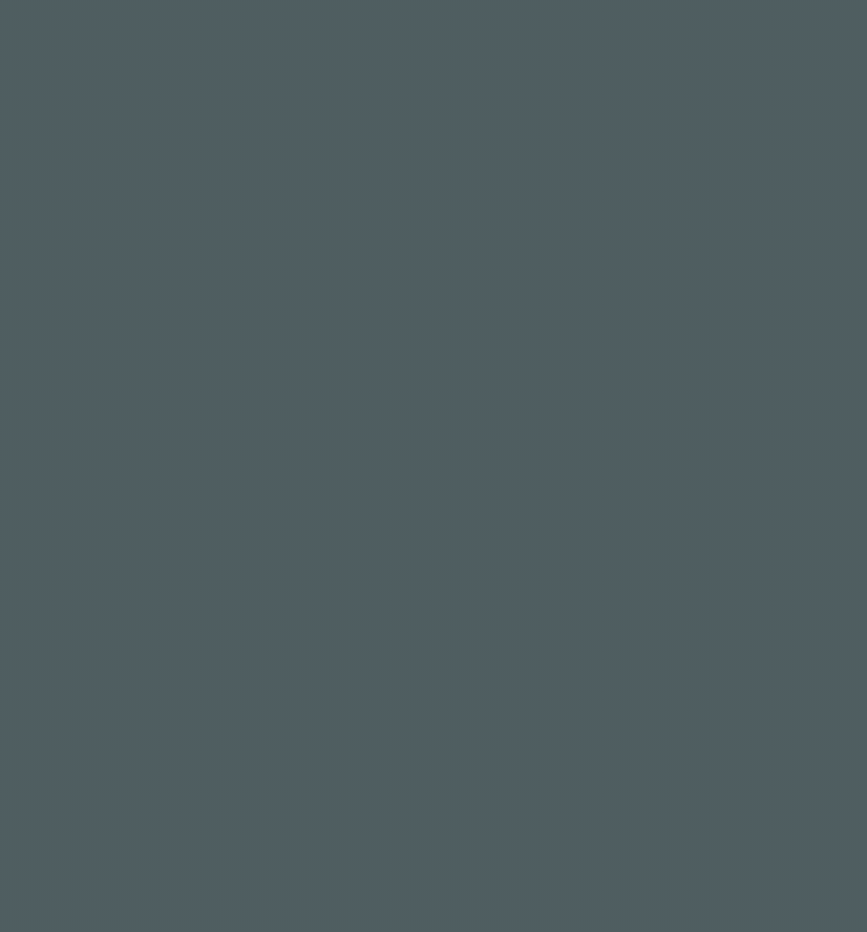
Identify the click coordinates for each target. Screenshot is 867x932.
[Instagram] (406, 840)
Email (374, 424)
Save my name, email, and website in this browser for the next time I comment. (357, 460)
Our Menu (335, 18)
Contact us (471, 18)
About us (424, 18)
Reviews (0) (309, 200)
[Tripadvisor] (460, 840)
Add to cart (486, 136)
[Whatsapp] (442, 840)
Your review (264, 379)
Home (297, 18)
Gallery (383, 18)
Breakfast (462, 160)
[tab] (266, 201)
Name (256, 424)
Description (263, 200)
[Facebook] (424, 840)
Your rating (263, 349)
